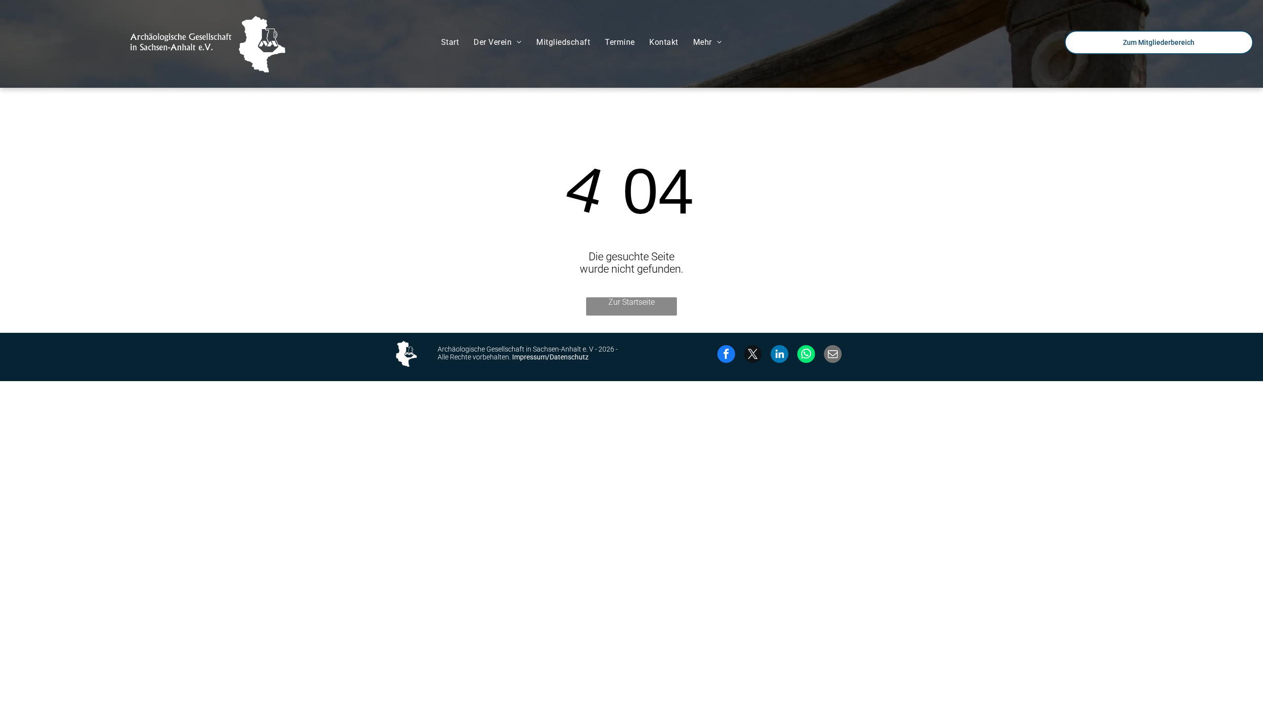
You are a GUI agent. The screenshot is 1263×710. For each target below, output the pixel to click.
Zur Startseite (631, 302)
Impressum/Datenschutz (550, 357)
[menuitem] (450, 42)
